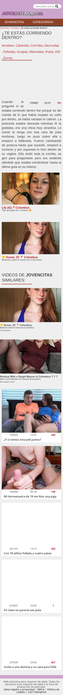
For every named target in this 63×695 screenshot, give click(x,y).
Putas (49, 52)
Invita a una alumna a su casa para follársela (33, 667)
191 (59, 103)
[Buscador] (57, 6)
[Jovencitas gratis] (31, 9)
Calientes (22, 45)
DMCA (40, 689)
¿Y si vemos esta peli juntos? (22, 440)
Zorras (8, 58)
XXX (57, 52)
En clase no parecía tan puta (22, 610)
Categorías (43, 22)
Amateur (8, 45)
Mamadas (36, 52)
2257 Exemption (37, 692)
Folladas (9, 52)
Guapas (22, 52)
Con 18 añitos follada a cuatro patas (27, 553)
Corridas (15, 28)
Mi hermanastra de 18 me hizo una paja (30, 496)
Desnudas (51, 45)
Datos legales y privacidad (19, 689)
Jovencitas (14, 22)
